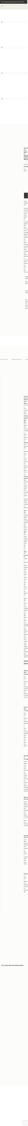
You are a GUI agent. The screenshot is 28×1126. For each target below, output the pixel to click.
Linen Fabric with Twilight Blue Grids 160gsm (6, 1032)
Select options (7, 1012)
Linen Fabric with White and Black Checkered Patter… (20, 1032)
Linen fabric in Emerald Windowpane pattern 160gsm (20, 1006)
